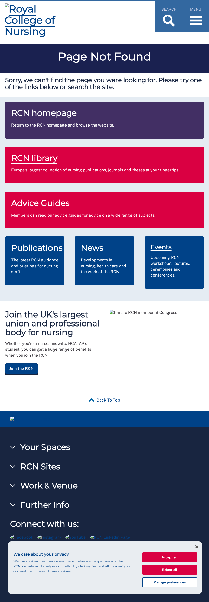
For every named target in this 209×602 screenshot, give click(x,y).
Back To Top (108, 400)
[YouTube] (77, 536)
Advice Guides (40, 203)
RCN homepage (44, 113)
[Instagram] (51, 536)
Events (161, 247)
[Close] (196, 546)
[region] (105, 567)
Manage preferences (169, 582)
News (92, 248)
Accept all (170, 557)
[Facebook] (23, 536)
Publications (37, 248)
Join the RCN (21, 368)
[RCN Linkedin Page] (112, 536)
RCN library (34, 158)
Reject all (169, 570)
